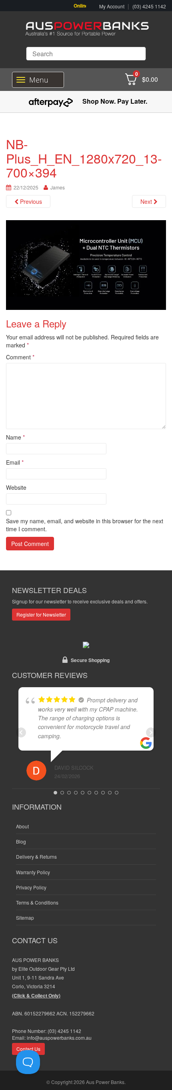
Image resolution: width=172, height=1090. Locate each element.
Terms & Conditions (37, 902)
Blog (21, 841)
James (57, 187)
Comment (20, 357)
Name (15, 437)
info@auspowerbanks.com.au (59, 1037)
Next (147, 201)
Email (15, 462)
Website (16, 487)
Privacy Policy (31, 887)
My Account (111, 6)
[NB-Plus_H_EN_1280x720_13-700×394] (86, 264)
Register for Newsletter (41, 614)
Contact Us (28, 1048)
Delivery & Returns (36, 856)
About (22, 826)
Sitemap (25, 917)
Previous (30, 201)
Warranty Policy (33, 872)
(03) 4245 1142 (149, 6)
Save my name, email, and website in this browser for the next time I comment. (84, 525)
